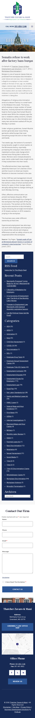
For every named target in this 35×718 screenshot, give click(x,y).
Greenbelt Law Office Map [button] (17, 627)
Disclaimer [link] (7, 707)
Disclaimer (6, 577)
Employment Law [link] (13, 385)
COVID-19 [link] (10, 345)
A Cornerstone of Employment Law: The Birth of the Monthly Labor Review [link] (18, 298)
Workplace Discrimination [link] (11, 71)
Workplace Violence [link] (14, 482)
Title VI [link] (9, 465)
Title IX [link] (9, 461)
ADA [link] (8, 326)
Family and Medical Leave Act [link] (17, 396)
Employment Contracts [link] (15, 371)
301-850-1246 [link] (20, 26)
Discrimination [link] (12, 349)
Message (5, 551)
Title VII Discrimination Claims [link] (18, 469)
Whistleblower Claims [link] (15, 475)
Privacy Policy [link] (26, 707)
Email (4, 541)
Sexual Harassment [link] (14, 453)
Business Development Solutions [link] (17, 709)
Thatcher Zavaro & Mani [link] (19, 702)
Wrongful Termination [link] (15, 486)
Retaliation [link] (11, 449)
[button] (32, 26)
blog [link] (8, 338)
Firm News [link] (10, 412)
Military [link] (9, 430)
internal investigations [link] (15, 420)
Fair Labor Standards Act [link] (15, 392)
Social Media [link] (11, 457)
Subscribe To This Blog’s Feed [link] (15, 270)
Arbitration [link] (11, 334)
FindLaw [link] (17, 712)
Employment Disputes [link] (15, 375)
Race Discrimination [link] (14, 446)
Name (4, 519)
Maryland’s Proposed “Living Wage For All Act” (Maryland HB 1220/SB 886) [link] (18, 283)
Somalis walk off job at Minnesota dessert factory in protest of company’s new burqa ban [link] (17, 241)
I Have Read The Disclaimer (15, 582)
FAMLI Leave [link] (11, 402)
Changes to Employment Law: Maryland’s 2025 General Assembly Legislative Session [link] (17, 306)
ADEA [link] (9, 330)
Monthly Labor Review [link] (15, 434)
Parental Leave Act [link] (13, 442)
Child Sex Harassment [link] (15, 342)
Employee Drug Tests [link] (14, 357)
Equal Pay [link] (10, 389)
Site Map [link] (16, 707)
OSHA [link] (9, 438)
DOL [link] (8, 353)
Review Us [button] (17, 681)
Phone (4, 530)
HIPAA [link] (9, 416)
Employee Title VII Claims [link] (16, 367)
